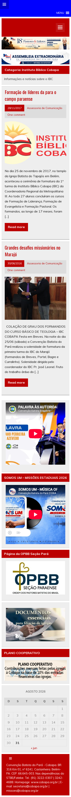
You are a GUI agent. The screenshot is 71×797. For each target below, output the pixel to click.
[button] (60, 13)
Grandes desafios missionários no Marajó (32, 251)
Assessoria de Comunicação (44, 108)
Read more (16, 227)
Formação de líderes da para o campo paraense (30, 95)
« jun (34, 748)
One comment (16, 114)
